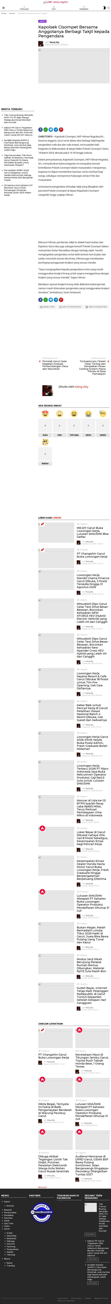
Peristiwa (8, 1218)
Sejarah (10, 1252)
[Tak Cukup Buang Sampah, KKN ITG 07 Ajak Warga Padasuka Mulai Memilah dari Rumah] (91, 1207)
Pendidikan (9, 1215)
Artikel (9, 1233)
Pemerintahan (10, 1213)
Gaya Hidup (11, 1236)
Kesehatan (11, 1238)
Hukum (7, 1202)
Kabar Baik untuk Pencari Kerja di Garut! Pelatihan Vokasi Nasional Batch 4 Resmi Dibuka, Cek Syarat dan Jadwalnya (92, 713)
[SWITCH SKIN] (104, 8)
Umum (57, 517)
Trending (83, 9)
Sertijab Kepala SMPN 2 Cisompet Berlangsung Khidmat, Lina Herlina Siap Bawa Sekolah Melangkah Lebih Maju (18, 145)
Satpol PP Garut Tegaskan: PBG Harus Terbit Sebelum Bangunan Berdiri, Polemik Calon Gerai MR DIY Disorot (18, 131)
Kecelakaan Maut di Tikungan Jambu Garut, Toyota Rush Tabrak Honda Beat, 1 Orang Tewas (92, 1060)
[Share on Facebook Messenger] (51, 129)
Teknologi (11, 1255)
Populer (24, 9)
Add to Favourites (72, 307)
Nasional (8, 1210)
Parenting (11, 1247)
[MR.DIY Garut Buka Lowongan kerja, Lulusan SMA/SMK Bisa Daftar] (56, 533)
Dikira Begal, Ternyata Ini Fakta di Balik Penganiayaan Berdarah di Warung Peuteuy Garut (55, 1110)
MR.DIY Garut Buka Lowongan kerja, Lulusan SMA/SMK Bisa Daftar (93, 532)
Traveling (11, 1266)
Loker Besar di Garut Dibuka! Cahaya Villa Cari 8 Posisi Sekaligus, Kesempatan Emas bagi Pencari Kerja (92, 838)
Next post (42, 1187)
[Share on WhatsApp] (45, 129)
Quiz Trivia (8, 1223)
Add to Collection (98, 307)
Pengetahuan (13, 1249)
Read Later (49, 307)
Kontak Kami (63, 1298)
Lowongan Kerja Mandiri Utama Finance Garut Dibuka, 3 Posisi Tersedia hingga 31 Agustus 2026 (93, 581)
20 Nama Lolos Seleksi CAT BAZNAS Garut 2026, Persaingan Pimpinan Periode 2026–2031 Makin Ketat (18, 190)
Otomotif (11, 1244)
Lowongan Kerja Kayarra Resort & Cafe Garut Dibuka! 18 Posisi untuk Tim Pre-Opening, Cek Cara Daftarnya (92, 681)
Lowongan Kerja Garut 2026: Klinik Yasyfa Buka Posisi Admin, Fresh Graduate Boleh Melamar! (92, 742)
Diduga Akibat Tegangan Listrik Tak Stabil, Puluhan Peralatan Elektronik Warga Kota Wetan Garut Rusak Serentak (53, 1164)
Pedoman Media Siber (66, 1301)
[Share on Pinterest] (61, 129)
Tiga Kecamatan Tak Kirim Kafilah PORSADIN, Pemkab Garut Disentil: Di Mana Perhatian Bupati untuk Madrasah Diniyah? (18, 160)
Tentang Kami (76, 1298)
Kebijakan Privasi (101, 1298)
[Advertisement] (74, 105)
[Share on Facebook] (40, 129)
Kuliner (10, 1263)
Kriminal (10, 1206)
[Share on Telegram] (56, 129)
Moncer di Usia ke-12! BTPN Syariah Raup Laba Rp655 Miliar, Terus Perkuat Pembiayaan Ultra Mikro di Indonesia (91, 808)
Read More (90, 1234)
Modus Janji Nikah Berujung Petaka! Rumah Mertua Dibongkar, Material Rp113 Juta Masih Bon (91, 965)
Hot (54, 9)
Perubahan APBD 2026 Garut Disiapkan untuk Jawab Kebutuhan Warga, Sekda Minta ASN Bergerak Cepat (18, 175)
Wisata (7, 1259)
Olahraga (11, 1241)
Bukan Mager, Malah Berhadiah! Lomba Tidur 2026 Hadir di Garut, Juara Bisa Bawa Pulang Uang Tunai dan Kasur (92, 935)
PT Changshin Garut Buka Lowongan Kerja (92, 555)
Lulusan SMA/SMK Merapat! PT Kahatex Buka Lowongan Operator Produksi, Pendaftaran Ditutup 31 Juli (93, 903)
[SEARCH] (108, 8)
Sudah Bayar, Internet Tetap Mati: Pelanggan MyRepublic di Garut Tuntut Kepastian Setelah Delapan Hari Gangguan (92, 995)
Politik (6, 1221)
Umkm (7, 1226)
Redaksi (88, 1298)
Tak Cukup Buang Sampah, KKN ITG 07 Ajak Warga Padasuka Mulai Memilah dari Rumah (18, 119)
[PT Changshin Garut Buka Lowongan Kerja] (56, 558)
